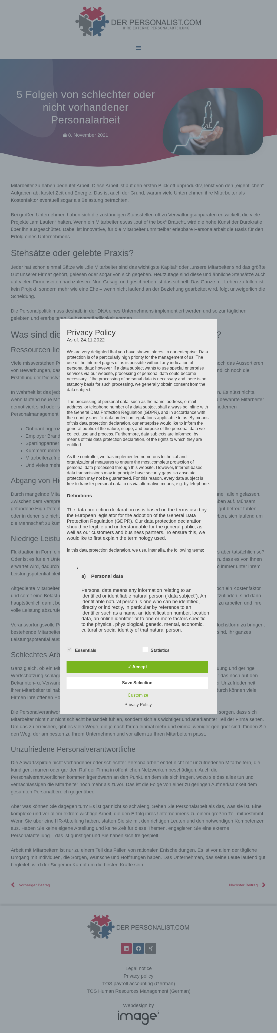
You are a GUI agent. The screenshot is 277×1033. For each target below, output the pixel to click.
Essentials (85, 650)
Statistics (160, 650)
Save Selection (137, 682)
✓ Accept (137, 667)
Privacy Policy (138, 704)
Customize (138, 695)
